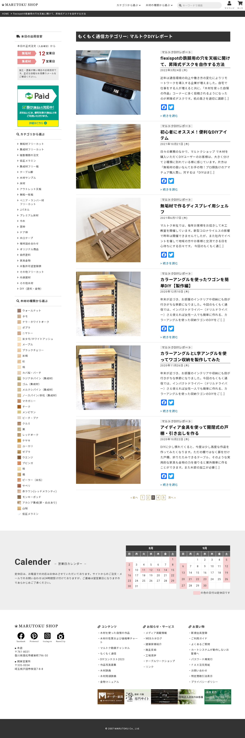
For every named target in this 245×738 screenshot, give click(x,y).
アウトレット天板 (30, 189)
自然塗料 (25, 254)
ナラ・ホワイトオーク (35, 322)
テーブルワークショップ (160, 661)
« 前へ (134, 497)
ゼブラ (26, 451)
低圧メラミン (28, 160)
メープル (27, 344)
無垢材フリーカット (32, 144)
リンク (150, 666)
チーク (26, 406)
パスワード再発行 (202, 659)
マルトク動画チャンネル (115, 648)
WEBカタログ (154, 638)
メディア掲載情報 (156, 633)
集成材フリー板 (29, 166)
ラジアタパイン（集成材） (38, 378)
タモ (25, 316)
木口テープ (26, 238)
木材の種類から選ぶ (158, 5)
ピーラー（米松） (33, 480)
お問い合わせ (199, 670)
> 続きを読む (169, 116)
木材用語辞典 (108, 676)
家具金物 (25, 260)
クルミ (26, 423)
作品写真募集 (108, 664)
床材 (22, 183)
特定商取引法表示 (202, 676)
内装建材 (25, 277)
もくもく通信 (108, 653)
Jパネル (25, 209)
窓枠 (22, 226)
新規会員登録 (199, 633)
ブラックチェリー (33, 350)
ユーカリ (27, 446)
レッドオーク (30, 434)
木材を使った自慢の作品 (115, 633)
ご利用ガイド (199, 638)
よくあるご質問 (200, 644)
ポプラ (26, 327)
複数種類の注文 (29, 155)
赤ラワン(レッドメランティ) (39, 491)
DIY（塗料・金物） (31, 288)
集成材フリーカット (32, 149)
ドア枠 (24, 232)
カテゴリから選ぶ (127, 5)
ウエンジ (27, 457)
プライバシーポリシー (204, 681)
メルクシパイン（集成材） (38, 389)
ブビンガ (27, 463)
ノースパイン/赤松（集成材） (40, 395)
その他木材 (26, 283)
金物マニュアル (109, 681)
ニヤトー (27, 333)
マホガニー (29, 401)
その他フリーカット (32, 271)
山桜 (25, 508)
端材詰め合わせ (29, 243)
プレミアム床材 (29, 215)
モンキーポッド (31, 497)
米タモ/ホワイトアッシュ (37, 339)
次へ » (172, 497)
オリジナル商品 (29, 249)
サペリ (26, 485)
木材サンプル (28, 177)
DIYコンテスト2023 (112, 659)
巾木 (22, 221)
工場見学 (151, 655)
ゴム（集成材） (31, 384)
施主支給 (151, 649)
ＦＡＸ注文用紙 (200, 664)
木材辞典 (105, 670)
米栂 (25, 355)
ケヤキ (26, 440)
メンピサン (29, 412)
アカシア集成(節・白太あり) (39, 502)
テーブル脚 (26, 172)
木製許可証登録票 (30, 266)
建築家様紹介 (154, 644)
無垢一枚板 (26, 194)
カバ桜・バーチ (31, 372)
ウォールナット (31, 310)
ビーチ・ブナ (30, 418)
